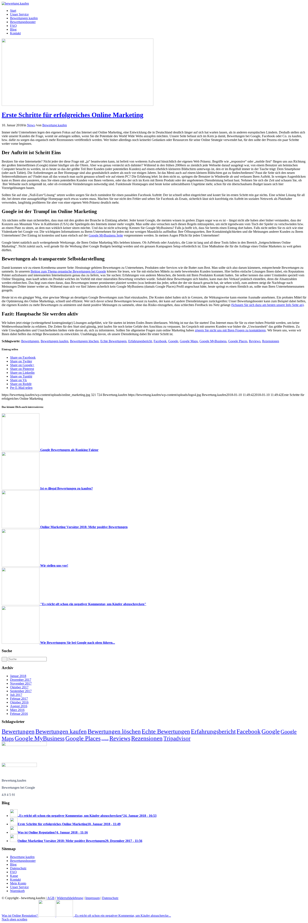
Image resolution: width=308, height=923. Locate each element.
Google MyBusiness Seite (106, 235)
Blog (13, 864)
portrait (105, 739)
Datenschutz (18, 868)
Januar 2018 (18, 676)
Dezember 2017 (20, 679)
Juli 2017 (16, 695)
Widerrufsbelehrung (70, 898)
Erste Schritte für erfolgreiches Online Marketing (72, 115)
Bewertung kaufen (22, 857)
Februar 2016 (19, 713)
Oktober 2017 (19, 687)
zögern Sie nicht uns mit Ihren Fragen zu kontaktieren (230, 330)
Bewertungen (30, 341)
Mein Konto (18, 883)
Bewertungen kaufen (54, 341)
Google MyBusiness (212, 341)
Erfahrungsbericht (140, 341)
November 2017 (21, 683)
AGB (50, 898)
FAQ (13, 872)
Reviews (254, 341)
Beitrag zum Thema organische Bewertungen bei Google (68, 271)
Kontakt (15, 879)
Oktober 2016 (19, 702)
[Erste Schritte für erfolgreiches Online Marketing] (77, 104)
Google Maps (189, 341)
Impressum (92, 898)
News (31, 125)
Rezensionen (270, 341)
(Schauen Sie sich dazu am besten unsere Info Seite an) (267, 305)
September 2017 (21, 691)
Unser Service (19, 887)
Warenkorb (17, 891)
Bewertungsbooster (23, 860)
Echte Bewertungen (113, 341)
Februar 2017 (19, 698)
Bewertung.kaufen (54, 125)
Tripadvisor (176, 738)
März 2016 (17, 710)
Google (173, 341)
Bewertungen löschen (84, 341)
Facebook (160, 341)
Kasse (14, 876)
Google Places (237, 341)
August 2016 (18, 706)
